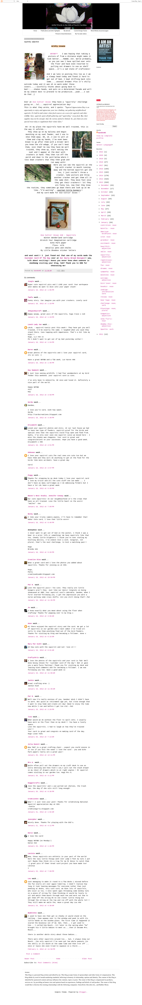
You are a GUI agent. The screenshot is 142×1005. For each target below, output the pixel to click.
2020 (101, 155)
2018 (101, 162)
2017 (101, 165)
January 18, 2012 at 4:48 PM (41, 418)
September (106, 195)
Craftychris (33, 658)
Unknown (31, 452)
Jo (29, 608)
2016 (101, 169)
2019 (101, 159)
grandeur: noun (107, 240)
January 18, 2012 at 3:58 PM (41, 395)
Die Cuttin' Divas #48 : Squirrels (58, 235)
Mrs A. (31, 762)
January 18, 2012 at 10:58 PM (41, 577)
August (104, 199)
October (105, 192)
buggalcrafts (34, 783)
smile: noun (106, 252)
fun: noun (105, 265)
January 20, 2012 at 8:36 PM (41, 791)
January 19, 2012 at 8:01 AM (41, 650)
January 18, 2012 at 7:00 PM (41, 507)
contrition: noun (108, 225)
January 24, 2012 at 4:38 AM (41, 906)
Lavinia (31, 853)
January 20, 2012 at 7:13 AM (41, 737)
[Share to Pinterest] (64, 271)
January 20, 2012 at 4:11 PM (41, 776)
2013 (101, 179)
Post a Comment (33, 954)
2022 (101, 152)
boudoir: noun (107, 286)
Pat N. (31, 585)
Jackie (31, 680)
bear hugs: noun (108, 300)
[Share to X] (61, 271)
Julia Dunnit (34, 744)
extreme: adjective (106, 279)
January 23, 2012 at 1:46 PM (41, 846)
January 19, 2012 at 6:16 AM (41, 637)
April (104, 212)
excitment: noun (108, 243)
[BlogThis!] (59, 271)
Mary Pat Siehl (35, 644)
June (103, 206)
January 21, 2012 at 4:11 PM (41, 826)
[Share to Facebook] (62, 271)
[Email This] (57, 271)
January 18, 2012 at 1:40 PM (41, 363)
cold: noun (105, 237)
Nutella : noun (107, 228)
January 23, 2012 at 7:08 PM (41, 871)
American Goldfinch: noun (109, 233)
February (105, 219)
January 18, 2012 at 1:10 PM (41, 304)
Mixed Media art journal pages (99, 30)
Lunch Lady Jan (35, 324)
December (105, 185)
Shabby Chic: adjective (106, 325)
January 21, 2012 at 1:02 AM (41, 812)
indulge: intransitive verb (107, 292)
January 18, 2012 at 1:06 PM (41, 290)
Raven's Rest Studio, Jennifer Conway (45, 496)
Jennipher (32, 819)
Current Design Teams (80, 30)
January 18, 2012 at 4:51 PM (41, 445)
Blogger (82, 992)
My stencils (67, 30)
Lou (29, 879)
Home (35, 30)
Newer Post (29, 959)
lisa (30, 717)
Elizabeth (32, 425)
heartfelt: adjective (106, 247)
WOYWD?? (54, 54)
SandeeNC (102, 133)
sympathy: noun (107, 272)
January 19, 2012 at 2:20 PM (41, 709)
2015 (101, 172)
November (105, 189)
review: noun (106, 297)
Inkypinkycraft (35, 311)
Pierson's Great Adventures (63, 34)
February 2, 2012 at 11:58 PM (41, 949)
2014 (101, 176)
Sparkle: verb (107, 329)
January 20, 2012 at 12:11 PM (41, 755)
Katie (30, 833)
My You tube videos (81, 34)
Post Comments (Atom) (48, 963)
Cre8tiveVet (33, 799)
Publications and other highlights (50, 30)
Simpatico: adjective (106, 315)
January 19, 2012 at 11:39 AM (41, 689)
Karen (30, 350)
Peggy (30, 475)
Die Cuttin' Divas (42, 102)
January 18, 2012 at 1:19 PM (41, 317)
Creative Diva (34, 560)
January (105, 222)
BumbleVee (32, 913)
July (103, 202)
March (104, 216)
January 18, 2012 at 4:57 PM (41, 468)
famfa (30, 297)
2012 (101, 182)
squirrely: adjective (106, 256)
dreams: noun (106, 268)
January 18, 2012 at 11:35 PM (41, 600)
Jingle (31, 281)
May (103, 209)
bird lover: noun (108, 283)
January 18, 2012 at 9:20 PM (41, 552)
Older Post (87, 959)
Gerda (30, 402)
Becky (30, 514)
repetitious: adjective (106, 261)
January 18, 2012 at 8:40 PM (41, 523)
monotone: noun (107, 275)
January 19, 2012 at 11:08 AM (41, 673)
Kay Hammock (33, 370)
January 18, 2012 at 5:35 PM (41, 488)
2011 (101, 334)
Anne (30, 623)
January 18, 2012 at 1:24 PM (41, 342)
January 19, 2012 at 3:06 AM (41, 616)
